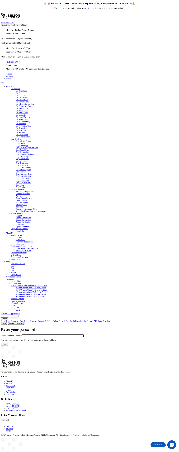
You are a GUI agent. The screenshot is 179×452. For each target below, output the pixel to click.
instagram (9, 76)
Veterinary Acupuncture (25, 191)
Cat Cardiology (21, 95)
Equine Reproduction (24, 226)
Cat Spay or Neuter (23, 130)
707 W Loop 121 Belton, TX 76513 (13, 405)
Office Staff (20, 240)
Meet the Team (16, 235)
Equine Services (17, 213)
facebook (9, 74)
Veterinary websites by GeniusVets (85, 435)
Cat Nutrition (21, 124)
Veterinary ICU (21, 205)
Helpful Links (16, 281)
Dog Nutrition (21, 172)
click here (90, 8)
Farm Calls (20, 224)
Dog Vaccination (22, 187)
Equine (13, 272)
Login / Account (12, 394)
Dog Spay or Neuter (23, 183)
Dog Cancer (20, 143)
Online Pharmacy (31, 321)
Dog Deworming (22, 152)
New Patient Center (13, 277)
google (8, 78)
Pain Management (22, 202)
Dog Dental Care (22, 150)
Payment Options (17, 299)
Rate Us (5, 420)
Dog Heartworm (22, 163)
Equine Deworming (23, 220)
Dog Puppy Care (22, 178)
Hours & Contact (7, 23)
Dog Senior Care (22, 181)
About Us (9, 233)
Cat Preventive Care (23, 126)
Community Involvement (20, 257)
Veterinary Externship (19, 253)
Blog (8, 261)
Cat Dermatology (22, 102)
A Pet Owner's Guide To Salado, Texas (31, 294)
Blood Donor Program (24, 198)
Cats (12, 266)
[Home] (10, 20)
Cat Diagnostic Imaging (25, 104)
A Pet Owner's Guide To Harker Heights (31, 290)
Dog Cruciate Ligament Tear (27, 148)
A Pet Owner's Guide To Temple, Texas (31, 296)
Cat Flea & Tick (22, 108)
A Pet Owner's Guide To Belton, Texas (31, 288)
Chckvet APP (16, 283)
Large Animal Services (19, 229)
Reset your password (16, 324)
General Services (17, 189)
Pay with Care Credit (67, 321)
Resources (10, 279)
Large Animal (16, 275)
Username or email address (11, 336)
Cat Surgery (20, 132)
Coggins (19, 216)
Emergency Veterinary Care (26, 209)
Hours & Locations (18, 301)
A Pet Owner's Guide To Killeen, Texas (31, 292)
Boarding (19, 207)
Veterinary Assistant (23, 251)
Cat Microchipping (23, 121)
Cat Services (15, 89)
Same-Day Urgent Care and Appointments (32, 211)
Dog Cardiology (22, 146)
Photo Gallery (16, 259)
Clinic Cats (20, 244)
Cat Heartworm (22, 111)
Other (13, 270)
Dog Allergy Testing (23, 141)
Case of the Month (18, 264)
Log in (4, 323)
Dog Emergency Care (24, 156)
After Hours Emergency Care (12, 321)
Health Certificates (23, 194)
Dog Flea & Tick (22, 159)
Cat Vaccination (22, 135)
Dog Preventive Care (24, 176)
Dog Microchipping (23, 170)
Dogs (13, 268)
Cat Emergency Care (24, 106)
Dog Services (16, 139)
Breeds (13, 305)
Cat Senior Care (22, 128)
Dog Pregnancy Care (24, 174)
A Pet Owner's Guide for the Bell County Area (29, 286)
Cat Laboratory (21, 115)
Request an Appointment (10, 314)
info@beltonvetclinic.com (16, 410)
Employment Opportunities (21, 246)
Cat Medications (22, 119)
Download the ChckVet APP (86, 321)
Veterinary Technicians (24, 242)
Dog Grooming (21, 161)
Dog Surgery (21, 185)
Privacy (9, 390)
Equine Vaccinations (23, 222)
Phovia (18, 196)
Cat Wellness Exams (23, 137)
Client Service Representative (27, 248)
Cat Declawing (21, 97)
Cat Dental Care (22, 100)
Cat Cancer (20, 93)
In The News (16, 255)
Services (9, 86)
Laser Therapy (21, 200)
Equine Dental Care (23, 218)
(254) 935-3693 (13, 62)
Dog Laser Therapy (23, 167)
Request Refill (43, 321)
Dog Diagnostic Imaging (25, 154)
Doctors (19, 237)
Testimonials (10, 386)
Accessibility (11, 392)
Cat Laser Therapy (23, 117)
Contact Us (10, 388)
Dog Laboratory (22, 165)
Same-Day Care (104, 321)
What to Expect (17, 303)
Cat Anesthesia (21, 91)
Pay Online (54, 321)
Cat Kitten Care (22, 113)
